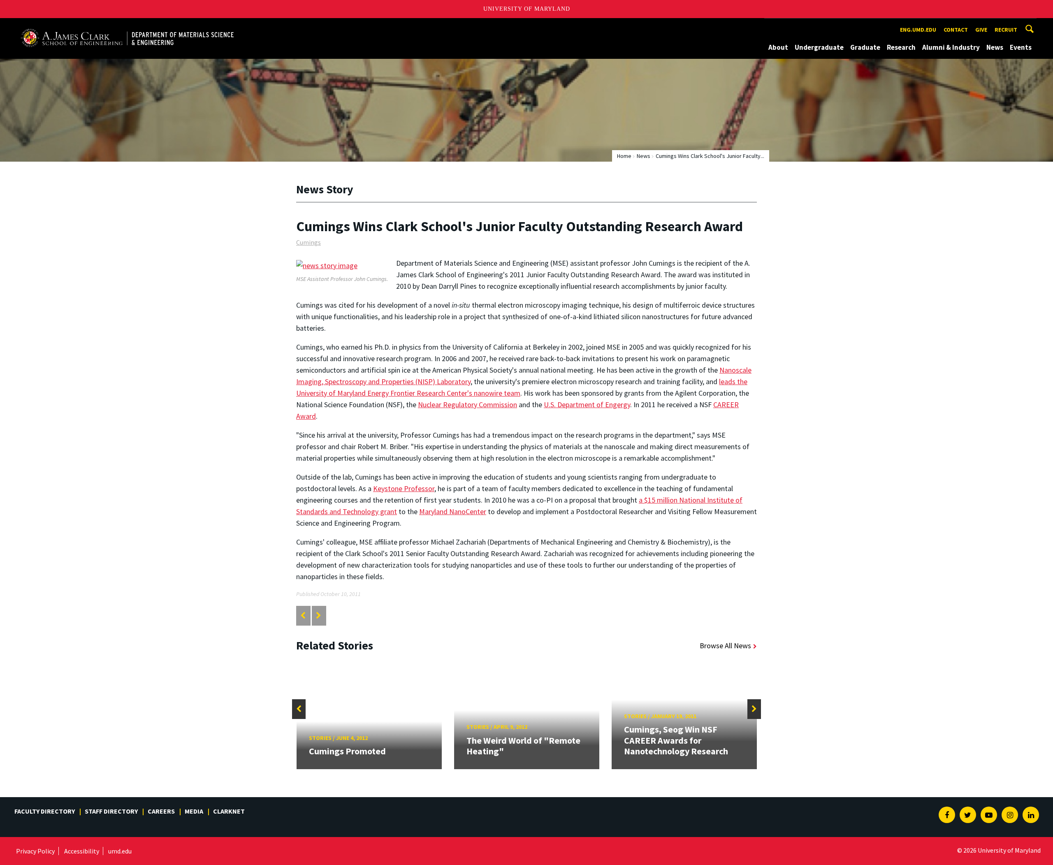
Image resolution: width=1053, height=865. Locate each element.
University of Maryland (526, 9)
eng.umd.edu (918, 29)
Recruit (1006, 29)
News (994, 47)
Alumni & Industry (951, 47)
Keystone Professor (403, 488)
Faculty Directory (44, 811)
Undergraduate (819, 47)
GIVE (981, 29)
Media (194, 811)
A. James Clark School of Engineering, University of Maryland (114, 25)
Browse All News (725, 645)
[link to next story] (318, 615)
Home (624, 156)
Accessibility (81, 851)
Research (901, 47)
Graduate (865, 47)
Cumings (308, 242)
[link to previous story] (303, 615)
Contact (956, 29)
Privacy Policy (35, 851)
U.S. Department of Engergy (587, 404)
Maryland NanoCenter (452, 511)
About (778, 47)
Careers (161, 811)
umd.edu (120, 851)
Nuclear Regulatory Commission (467, 404)
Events (1021, 47)
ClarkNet (229, 811)
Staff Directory (111, 811)
